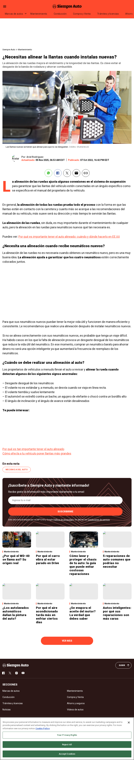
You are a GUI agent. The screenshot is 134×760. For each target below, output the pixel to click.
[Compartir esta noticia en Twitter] (67, 173)
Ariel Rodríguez (34, 157)
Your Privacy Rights (67, 735)
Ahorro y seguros (76, 703)
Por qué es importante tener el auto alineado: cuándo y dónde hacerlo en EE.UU (69, 236)
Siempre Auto (8, 49)
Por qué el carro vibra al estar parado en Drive (48, 559)
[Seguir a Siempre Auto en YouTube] (23, 673)
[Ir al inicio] (15, 665)
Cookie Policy (42, 728)
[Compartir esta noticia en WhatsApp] (48, 173)
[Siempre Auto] (67, 6)
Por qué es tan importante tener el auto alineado (33, 449)
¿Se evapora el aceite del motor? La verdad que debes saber (82, 613)
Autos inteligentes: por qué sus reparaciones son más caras (117, 613)
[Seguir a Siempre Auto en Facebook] (3, 673)
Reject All (67, 744)
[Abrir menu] (4, 6)
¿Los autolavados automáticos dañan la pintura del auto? (15, 613)
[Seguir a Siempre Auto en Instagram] (16, 673)
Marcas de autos (14, 13)
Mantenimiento (38, 13)
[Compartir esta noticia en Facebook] (58, 173)
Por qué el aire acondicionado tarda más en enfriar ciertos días (47, 615)
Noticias (6, 709)
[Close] (128, 722)
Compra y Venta (82, 13)
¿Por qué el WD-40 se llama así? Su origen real (16, 559)
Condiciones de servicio (99, 520)
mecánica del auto (17, 469)
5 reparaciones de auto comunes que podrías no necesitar (116, 561)
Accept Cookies (67, 754)
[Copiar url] (86, 173)
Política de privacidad (63, 520)
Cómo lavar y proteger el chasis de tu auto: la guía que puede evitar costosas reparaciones (83, 565)
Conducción (60, 13)
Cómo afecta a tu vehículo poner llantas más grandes (36, 453)
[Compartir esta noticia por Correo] (76, 173)
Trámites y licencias (108, 13)
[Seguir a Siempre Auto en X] (10, 673)
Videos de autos (75, 709)
